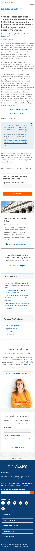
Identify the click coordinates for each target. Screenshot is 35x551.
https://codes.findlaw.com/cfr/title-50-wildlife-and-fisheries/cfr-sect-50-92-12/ (16, 143)
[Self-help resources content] (32, 526)
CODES (2, 8)
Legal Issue (7, 427)
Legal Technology (10, 332)
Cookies (25, 546)
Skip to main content (17, 2)
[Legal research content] (32, 531)
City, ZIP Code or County (12, 435)
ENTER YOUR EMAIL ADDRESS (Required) (13, 489)
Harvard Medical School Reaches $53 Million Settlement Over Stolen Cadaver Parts (17, 285)
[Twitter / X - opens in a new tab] (14, 503)
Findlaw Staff (5, 36)
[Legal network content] (32, 537)
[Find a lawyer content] (32, 520)
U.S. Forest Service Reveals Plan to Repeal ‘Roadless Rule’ (16, 292)
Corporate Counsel (11, 329)
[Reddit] (26, 503)
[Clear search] (29, 439)
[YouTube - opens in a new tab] (9, 503)
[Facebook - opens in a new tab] (3, 503)
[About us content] (32, 515)
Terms (3, 546)
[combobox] (17, 430)
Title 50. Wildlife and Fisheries (9, 9)
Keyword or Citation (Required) (13, 183)
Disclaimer (17, 546)
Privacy (9, 546)
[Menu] (2, 2)
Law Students (9, 335)
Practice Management (12, 326)
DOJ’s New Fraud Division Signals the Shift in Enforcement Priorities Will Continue (17, 298)
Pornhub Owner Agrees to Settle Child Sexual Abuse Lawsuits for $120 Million (17, 304)
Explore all (8, 308)
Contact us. (18, 480)
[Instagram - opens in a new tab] (20, 503)
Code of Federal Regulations (14, 8)
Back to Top (18, 458)
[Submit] (32, 492)
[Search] (32, 3)
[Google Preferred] (3, 508)
